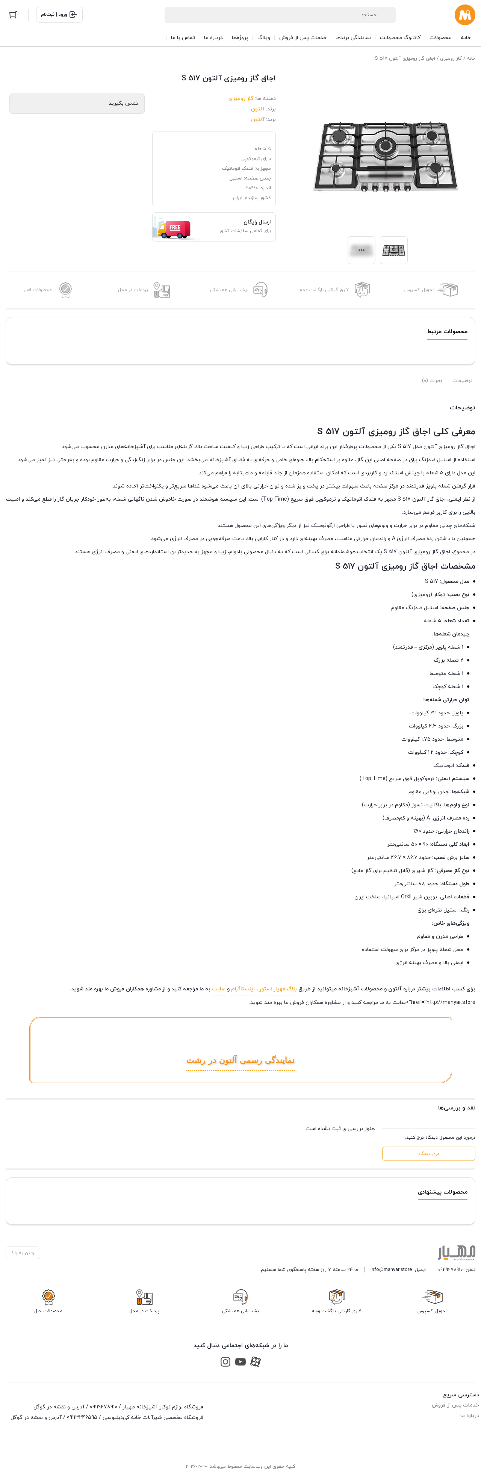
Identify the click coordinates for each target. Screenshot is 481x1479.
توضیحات (462, 380)
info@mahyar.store (391, 1269)
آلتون (258, 109)
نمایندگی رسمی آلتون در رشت (240, 1060)
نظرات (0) (432, 380)
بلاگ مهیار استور (278, 989)
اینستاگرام (243, 989)
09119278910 (450, 1269)
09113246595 (82, 1417)
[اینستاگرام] (225, 1361)
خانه (471, 58)
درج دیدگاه (428, 1154)
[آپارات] (255, 1361)
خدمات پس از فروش (455, 1405)
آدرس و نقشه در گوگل (59, 1407)
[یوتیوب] (240, 1361)
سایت (218, 989)
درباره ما (469, 1415)
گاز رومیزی (451, 58)
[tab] (462, 381)
